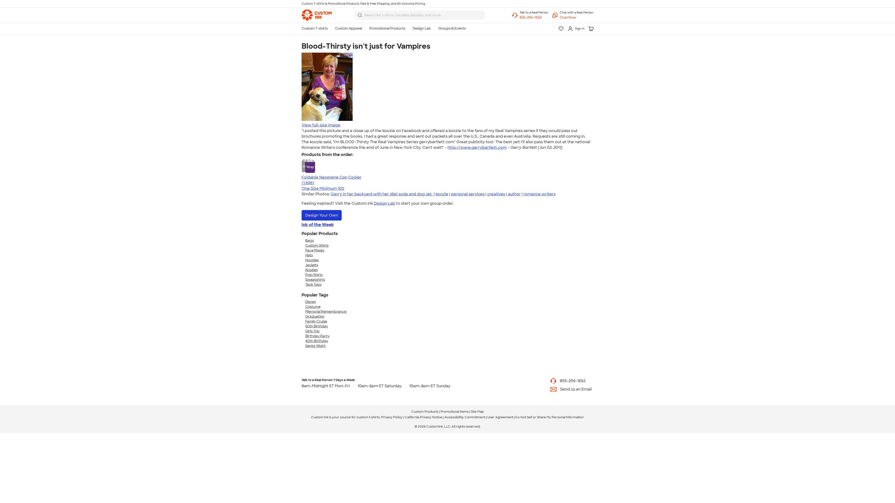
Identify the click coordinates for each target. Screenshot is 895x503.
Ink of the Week (318, 225)
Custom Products (424, 412)
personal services (468, 194)
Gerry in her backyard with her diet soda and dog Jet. (382, 194)
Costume (312, 307)
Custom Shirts (316, 245)
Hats (309, 255)
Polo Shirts (314, 275)
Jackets (311, 265)
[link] (317, 15)
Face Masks (314, 250)
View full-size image (321, 125)
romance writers (539, 194)
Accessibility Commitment (464, 417)
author (514, 194)
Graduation (314, 316)
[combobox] (420, 15)
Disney (310, 302)
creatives (496, 194)
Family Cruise (316, 321)
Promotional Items (455, 412)
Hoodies (312, 260)
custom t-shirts (368, 417)
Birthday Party (317, 336)
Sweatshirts (315, 280)
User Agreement (500, 417)
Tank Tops (313, 284)
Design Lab (384, 203)
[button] (576, 17)
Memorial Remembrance (325, 311)
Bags (309, 240)
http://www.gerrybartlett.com (477, 147)
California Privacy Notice (423, 417)
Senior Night (315, 346)
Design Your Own (321, 215)
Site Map (477, 412)
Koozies (311, 270)
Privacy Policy (392, 417)
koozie (442, 194)
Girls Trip (312, 331)
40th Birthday (316, 341)
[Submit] (360, 15)
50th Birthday (316, 326)
